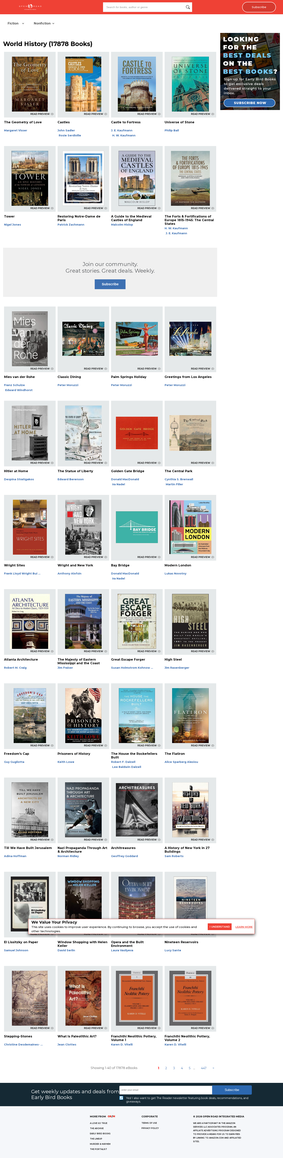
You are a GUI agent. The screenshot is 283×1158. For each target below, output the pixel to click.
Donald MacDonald (125, 479)
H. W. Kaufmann (124, 135)
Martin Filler (174, 484)
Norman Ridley (68, 856)
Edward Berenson (71, 479)
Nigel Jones (12, 224)
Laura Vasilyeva (122, 950)
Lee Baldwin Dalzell (126, 767)
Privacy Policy (150, 1128)
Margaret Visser (15, 130)
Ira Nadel (118, 484)
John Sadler (66, 130)
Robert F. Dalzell (123, 762)
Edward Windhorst (19, 390)
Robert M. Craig (15, 667)
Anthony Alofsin (69, 573)
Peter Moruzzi (68, 385)
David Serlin (66, 950)
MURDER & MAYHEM (100, 1144)
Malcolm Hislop (122, 224)
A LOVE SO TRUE (98, 1123)
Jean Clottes (67, 1044)
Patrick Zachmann (71, 224)
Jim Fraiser (65, 667)
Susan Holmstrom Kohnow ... (132, 667)
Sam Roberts (174, 856)
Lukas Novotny (175, 573)
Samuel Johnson (16, 950)
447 (204, 1068)
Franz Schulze (14, 385)
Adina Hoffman (15, 856)
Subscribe (259, 7)
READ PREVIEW (40, 114)
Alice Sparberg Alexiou (181, 762)
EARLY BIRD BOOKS (100, 1133)
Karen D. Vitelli (122, 1044)
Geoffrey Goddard (124, 856)
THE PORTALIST (98, 1149)
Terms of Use (149, 1123)
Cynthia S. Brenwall (179, 479)
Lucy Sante (173, 950)
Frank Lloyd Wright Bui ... (22, 573)
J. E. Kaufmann (121, 130)
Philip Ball (172, 130)
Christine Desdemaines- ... (23, 1044)
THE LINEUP (96, 1139)
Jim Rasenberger (177, 667)
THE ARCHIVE (97, 1128)
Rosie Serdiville (70, 135)
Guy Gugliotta (14, 762)
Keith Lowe (66, 762)
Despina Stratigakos (19, 479)
